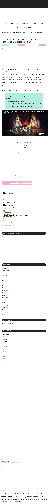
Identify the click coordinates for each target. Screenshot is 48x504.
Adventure (4, 268)
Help (2, 458)
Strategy (4, 302)
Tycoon (4, 309)
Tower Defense (5, 307)
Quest (4, 349)
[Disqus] (24, 207)
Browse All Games (5, 461)
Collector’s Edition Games (8, 334)
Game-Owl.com (17, 501)
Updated (5, 339)
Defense (5, 351)
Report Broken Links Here (8, 323)
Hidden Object (42, 44)
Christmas (5, 356)
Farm (4, 354)
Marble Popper (5, 290)
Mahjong (4, 287)
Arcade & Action (5, 270)
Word (3, 314)
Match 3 (4, 292)
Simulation (4, 300)
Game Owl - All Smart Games (24, 13)
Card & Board (5, 275)
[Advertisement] (24, 164)
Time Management (6, 305)
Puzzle (4, 295)
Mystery (5, 341)
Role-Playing (5, 297)
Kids (3, 285)
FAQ (1, 459)
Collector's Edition (15, 183)
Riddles (4, 344)
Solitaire (5, 346)
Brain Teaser (5, 273)
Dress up (4, 280)
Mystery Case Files (7, 71)
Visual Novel (5, 312)
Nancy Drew (5, 336)
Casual (3, 278)
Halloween (5, 358)
